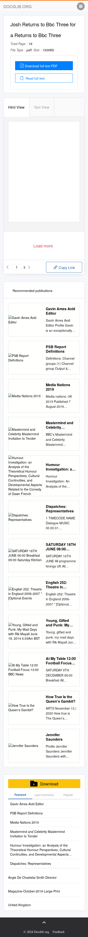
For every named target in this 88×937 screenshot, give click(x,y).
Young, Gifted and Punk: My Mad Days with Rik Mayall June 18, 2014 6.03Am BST (60, 622)
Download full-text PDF (41, 66)
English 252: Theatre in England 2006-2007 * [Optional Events (59, 584)
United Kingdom (19, 905)
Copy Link (66, 267)
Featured (20, 795)
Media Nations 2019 (58, 387)
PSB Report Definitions (56, 349)
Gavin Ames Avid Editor (60, 311)
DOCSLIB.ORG (17, 6)
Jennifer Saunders (54, 737)
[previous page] (7, 267)
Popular (68, 795)
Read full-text (35, 78)
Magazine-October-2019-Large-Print (34, 891)
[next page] (29, 267)
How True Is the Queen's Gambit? (60, 699)
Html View (16, 107)
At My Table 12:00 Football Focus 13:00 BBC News (61, 660)
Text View (41, 107)
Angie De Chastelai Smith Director (32, 877)
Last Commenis (44, 795)
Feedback (59, 932)
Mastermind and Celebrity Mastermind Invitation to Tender (59, 425)
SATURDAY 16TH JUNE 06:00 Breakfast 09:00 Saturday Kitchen (61, 546)
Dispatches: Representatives (60, 508)
